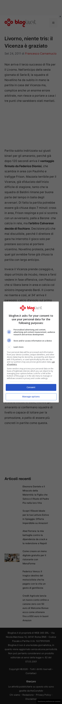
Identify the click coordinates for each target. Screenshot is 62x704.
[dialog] (31, 352)
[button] (31, 347)
